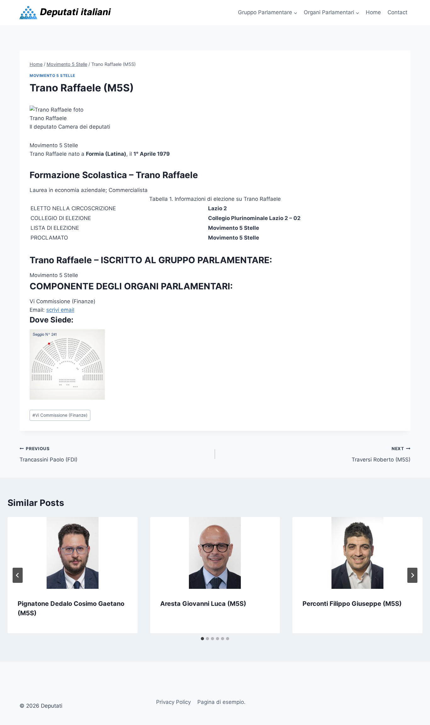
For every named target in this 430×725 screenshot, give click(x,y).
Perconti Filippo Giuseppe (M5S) (352, 603)
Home (373, 12)
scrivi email (60, 310)
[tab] (202, 638)
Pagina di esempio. (221, 702)
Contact (397, 12)
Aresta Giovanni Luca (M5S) (203, 603)
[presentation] (73, 553)
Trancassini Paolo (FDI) (48, 454)
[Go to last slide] (18, 575)
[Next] (412, 575)
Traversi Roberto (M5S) (381, 454)
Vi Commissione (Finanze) (60, 415)
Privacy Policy (173, 702)
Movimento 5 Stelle (52, 75)
